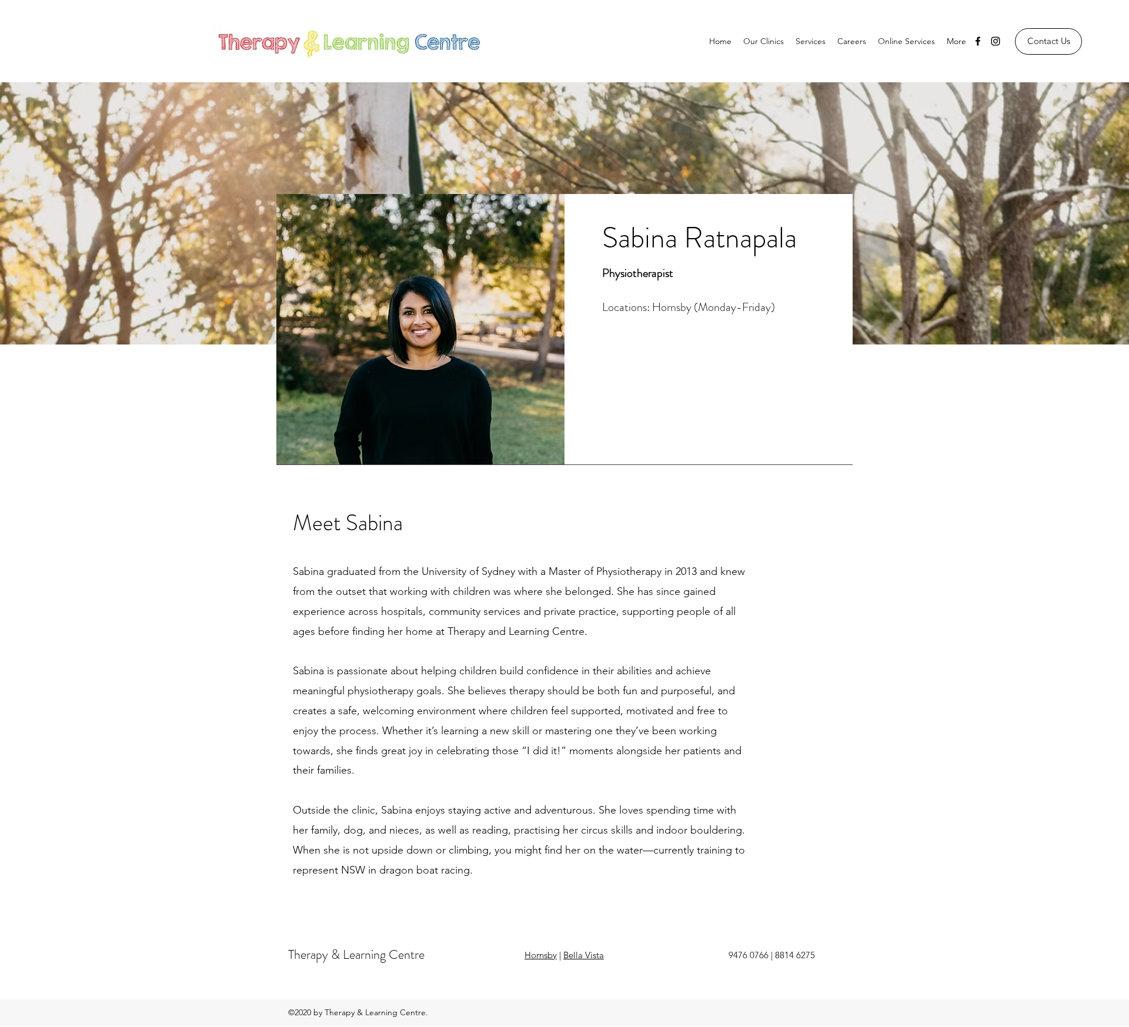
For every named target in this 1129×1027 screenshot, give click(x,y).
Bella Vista (583, 955)
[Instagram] (995, 41)
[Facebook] (978, 41)
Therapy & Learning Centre (356, 954)
